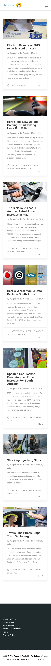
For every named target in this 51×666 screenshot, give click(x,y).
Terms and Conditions (12, 629)
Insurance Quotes (10, 619)
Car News (16, 165)
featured (33, 165)
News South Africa (10, 626)
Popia (5, 632)
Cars (24, 165)
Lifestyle (26, 169)
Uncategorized (18, 85)
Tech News (19, 334)
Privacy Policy (9, 635)
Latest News (13, 169)
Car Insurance (8, 622)
